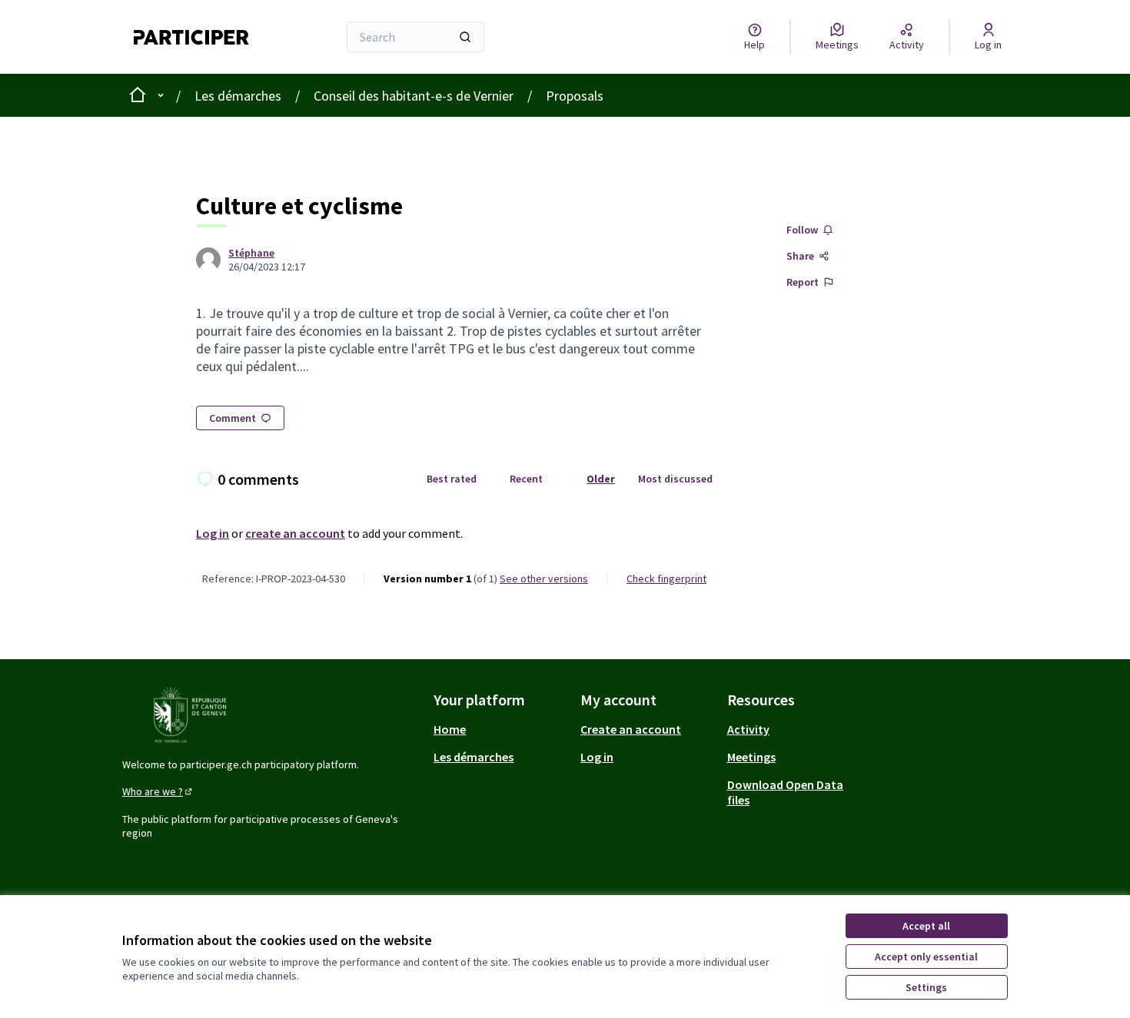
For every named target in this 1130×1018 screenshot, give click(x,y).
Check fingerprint (666, 578)
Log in (212, 533)
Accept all (926, 926)
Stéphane (251, 253)
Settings (926, 987)
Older (601, 479)
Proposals (574, 95)
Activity (748, 729)
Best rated (452, 479)
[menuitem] (501, 729)
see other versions (544, 578)
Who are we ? (158, 791)
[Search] (465, 36)
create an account (295, 533)
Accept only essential (926, 956)
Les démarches (237, 95)
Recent (526, 479)
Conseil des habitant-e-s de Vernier (413, 95)
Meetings (751, 756)
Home (450, 729)
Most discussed (675, 479)
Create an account (630, 729)
